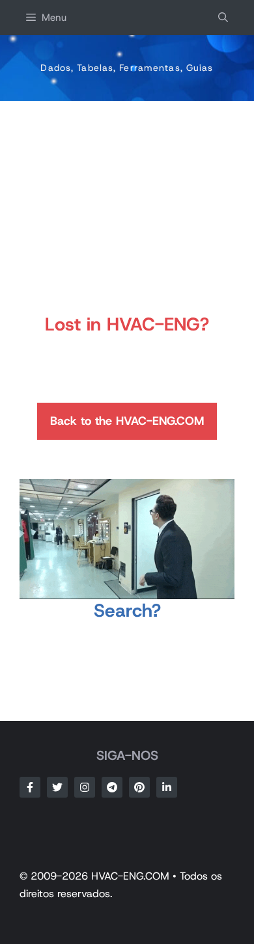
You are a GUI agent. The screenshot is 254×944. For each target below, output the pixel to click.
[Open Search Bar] (223, 17)
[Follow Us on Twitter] (57, 787)
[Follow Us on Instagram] (84, 787)
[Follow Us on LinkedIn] (166, 787)
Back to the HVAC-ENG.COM (127, 421)
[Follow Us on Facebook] (30, 787)
